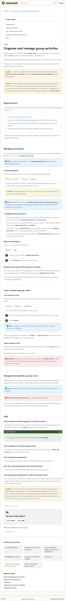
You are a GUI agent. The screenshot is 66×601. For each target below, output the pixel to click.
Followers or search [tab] (11, 179)
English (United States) (57, 599)
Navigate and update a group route (16, 35)
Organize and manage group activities (12, 565)
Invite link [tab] (33, 179)
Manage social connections (12, 579)
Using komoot (15, 11)
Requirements (10, 24)
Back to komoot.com (28, 599)
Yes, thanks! (11, 520)
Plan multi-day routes (10, 588)
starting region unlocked (30, 120)
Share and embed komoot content (14, 577)
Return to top (10, 531)
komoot (6, 11)
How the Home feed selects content (31, 565)
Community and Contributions (30, 11)
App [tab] (15, 250)
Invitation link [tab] (27, 306)
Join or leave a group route (14, 31)
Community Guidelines (11, 547)
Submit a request (23, 527)
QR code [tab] (24, 179)
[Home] (9, 3)
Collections (47, 557)
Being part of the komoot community (32, 548)
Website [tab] (8, 250)
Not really (21, 520)
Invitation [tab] (8, 306)
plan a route (23, 153)
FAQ (7, 38)
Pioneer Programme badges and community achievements (51, 549)
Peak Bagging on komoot (12, 557)
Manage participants (12, 28)
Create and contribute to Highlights (32, 558)
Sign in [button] (61, 3)
